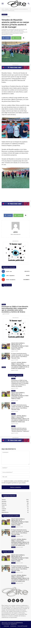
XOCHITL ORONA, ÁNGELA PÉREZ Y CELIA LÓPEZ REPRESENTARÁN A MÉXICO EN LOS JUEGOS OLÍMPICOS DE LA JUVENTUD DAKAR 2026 (20, 365)
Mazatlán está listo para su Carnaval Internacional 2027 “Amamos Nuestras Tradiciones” (20, 429)
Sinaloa (3, 304)
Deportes (7, 9)
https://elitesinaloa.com (15, 234)
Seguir (27, 275)
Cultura (13, 426)
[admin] (16, 226)
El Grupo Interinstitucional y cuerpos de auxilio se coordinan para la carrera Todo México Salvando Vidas (20, 356)
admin (15, 232)
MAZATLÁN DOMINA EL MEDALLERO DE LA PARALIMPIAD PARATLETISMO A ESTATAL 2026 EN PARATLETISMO (20, 346)
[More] (23, 38)
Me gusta (27, 271)
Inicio (3, 9)
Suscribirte (26, 279)
